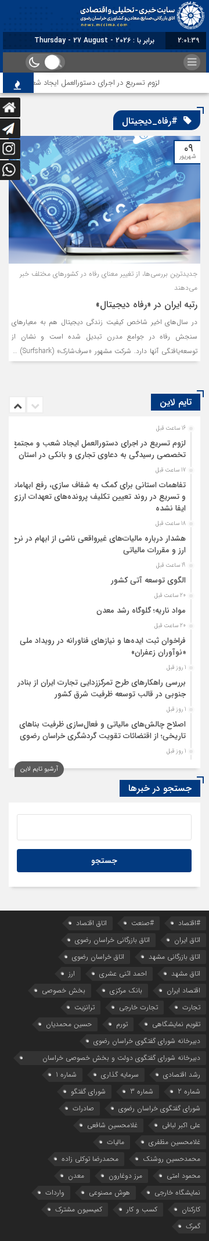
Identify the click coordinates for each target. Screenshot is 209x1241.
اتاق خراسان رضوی (98, 956)
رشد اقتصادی (181, 1074)
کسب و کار (142, 1209)
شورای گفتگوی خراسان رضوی (159, 1108)
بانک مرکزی (126, 990)
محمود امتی (183, 1175)
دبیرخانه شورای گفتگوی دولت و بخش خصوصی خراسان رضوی (121, 1058)
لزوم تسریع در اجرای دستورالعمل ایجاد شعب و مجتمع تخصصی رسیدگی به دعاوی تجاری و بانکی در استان (99, 449)
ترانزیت (84, 1007)
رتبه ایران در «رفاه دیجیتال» (146, 304)
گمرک (193, 1226)
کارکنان (191, 1209)
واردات (54, 1192)
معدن (76, 1175)
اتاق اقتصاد (91, 923)
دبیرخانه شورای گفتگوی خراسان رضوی (146, 1040)
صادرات (83, 1108)
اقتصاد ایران (183, 990)
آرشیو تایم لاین (39, 769)
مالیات (115, 1142)
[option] (103, 446)
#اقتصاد (189, 923)
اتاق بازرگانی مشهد (174, 956)
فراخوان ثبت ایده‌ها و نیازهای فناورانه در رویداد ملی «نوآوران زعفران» (103, 647)
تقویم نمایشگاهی (176, 1024)
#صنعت (142, 923)
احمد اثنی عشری (123, 973)
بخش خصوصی (63, 990)
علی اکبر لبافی (181, 1125)
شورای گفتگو (88, 1091)
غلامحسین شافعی (112, 1125)
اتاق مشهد (185, 973)
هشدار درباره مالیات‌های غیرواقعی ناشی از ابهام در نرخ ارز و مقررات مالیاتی (99, 544)
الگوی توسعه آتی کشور (148, 580)
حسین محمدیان (69, 1024)
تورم (122, 1024)
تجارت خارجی (138, 1007)
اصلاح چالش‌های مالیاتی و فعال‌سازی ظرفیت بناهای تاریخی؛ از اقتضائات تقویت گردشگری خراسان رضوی (102, 730)
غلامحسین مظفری (174, 1142)
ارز (72, 973)
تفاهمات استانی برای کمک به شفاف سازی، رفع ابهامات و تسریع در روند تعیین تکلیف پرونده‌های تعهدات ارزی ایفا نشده (98, 497)
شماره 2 (189, 1091)
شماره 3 (141, 1091)
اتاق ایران (187, 939)
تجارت (191, 1007)
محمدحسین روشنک (171, 1158)
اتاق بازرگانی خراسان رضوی (112, 939)
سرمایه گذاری (120, 1074)
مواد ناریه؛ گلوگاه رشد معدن (141, 611)
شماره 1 (66, 1074)
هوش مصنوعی (109, 1192)
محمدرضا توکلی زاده (90, 1158)
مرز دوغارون (125, 1175)
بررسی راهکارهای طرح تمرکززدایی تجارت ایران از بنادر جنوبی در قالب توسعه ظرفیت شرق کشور (101, 688)
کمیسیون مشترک (78, 1209)
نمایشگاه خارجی (177, 1192)
